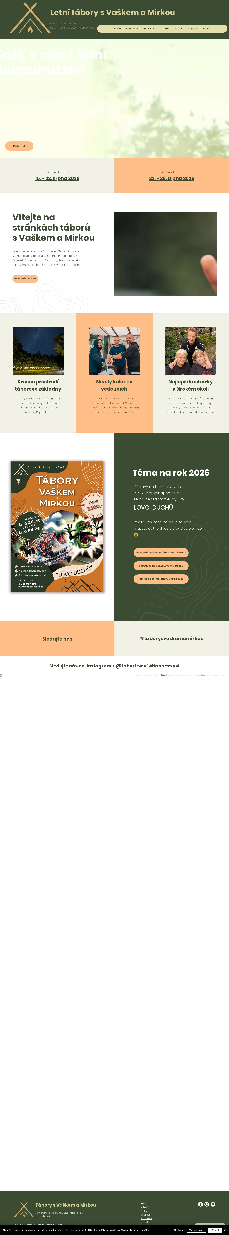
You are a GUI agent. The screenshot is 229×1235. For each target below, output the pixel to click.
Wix (60, 1225)
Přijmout (215, 1230)
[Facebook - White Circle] (200, 1204)
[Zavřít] (225, 1230)
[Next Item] (220, 931)
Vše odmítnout (196, 1230)
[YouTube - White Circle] (213, 1204)
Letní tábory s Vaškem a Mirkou (112, 12)
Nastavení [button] (179, 1230)
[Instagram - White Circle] (206, 1204)
